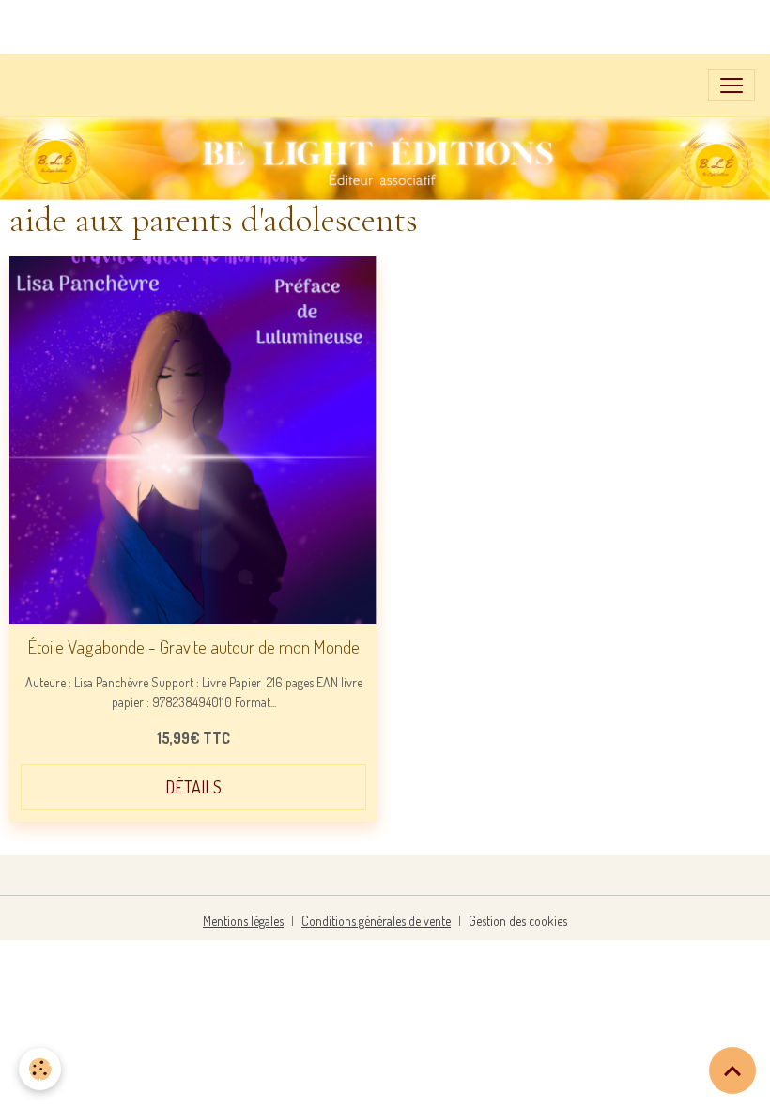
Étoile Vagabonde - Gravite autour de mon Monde (194, 646)
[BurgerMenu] (731, 85)
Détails (193, 787)
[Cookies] (40, 1069)
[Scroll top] (732, 1070)
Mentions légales (243, 921)
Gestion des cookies (518, 921)
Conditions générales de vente (376, 921)
